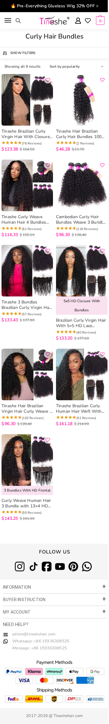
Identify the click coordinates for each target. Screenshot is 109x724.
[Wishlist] (88, 21)
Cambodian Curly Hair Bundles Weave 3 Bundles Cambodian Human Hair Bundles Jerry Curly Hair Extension (81, 219)
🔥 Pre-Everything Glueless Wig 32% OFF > (55, 6)
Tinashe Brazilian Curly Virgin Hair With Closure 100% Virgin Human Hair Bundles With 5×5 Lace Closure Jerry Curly (26, 134)
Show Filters (23, 53)
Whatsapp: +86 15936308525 (40, 641)
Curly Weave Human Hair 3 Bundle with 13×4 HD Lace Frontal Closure (26, 503)
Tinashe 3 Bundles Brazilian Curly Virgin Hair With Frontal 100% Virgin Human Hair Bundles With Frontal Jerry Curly (27, 304)
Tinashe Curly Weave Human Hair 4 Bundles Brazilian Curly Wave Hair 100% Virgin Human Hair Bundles (26, 219)
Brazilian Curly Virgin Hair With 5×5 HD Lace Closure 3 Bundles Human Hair (81, 323)
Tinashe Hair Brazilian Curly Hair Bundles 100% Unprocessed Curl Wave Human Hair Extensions (81, 134)
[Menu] (8, 20)
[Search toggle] (18, 20)
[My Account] (78, 21)
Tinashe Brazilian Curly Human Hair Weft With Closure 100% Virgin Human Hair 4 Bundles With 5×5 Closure (78, 408)
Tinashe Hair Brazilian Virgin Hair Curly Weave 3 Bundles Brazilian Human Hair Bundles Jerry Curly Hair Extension (27, 408)
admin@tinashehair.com (33, 634)
